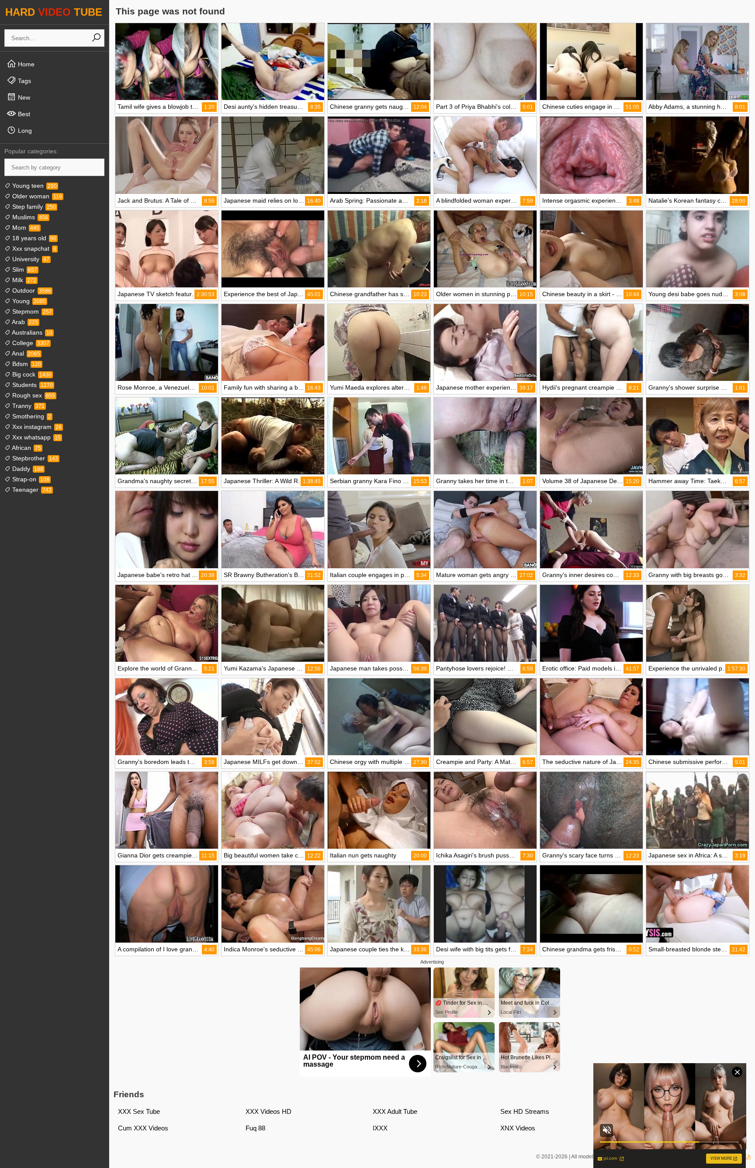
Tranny (27, 405)
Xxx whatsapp (35, 437)
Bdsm (25, 363)
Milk (23, 279)
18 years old (33, 238)
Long (24, 130)
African (25, 447)
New (23, 97)
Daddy (26, 468)
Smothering (30, 416)
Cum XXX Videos (143, 1128)
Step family (33, 206)
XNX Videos (517, 1128)
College (29, 342)
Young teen (33, 185)
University (29, 259)
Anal (25, 353)
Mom (24, 227)
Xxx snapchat (33, 248)
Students (31, 384)
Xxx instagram (36, 426)
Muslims (29, 217)
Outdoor (30, 290)
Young (28, 300)
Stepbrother (34, 458)
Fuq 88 (255, 1128)
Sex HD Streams (524, 1111)
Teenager (31, 489)
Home (25, 64)
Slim (23, 269)
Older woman (36, 196)
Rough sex (32, 395)
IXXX (380, 1128)
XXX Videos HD (268, 1111)
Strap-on (29, 479)
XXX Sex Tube (139, 1111)
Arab (24, 321)
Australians (31, 332)
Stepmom (31, 311)
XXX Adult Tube (395, 1111)
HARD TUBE (53, 12)
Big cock (31, 374)
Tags (23, 80)
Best (23, 114)
